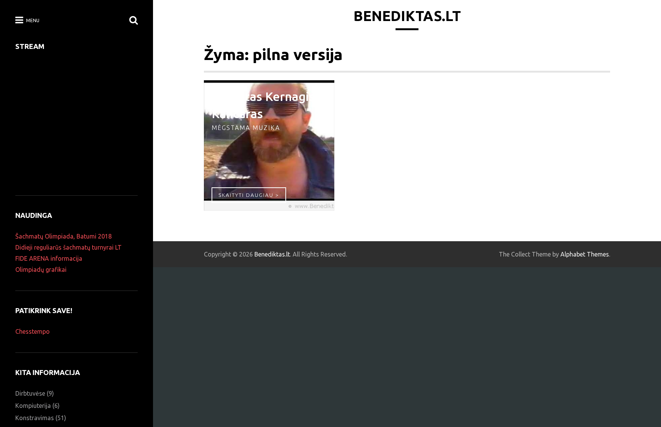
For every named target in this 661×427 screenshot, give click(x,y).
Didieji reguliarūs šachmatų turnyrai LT (68, 247)
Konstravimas (34, 417)
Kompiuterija (33, 405)
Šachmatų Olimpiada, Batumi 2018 (63, 236)
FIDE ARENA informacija (48, 258)
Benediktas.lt (407, 16)
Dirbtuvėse (30, 393)
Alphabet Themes (584, 254)
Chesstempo (32, 331)
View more (269, 145)
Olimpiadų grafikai (41, 269)
